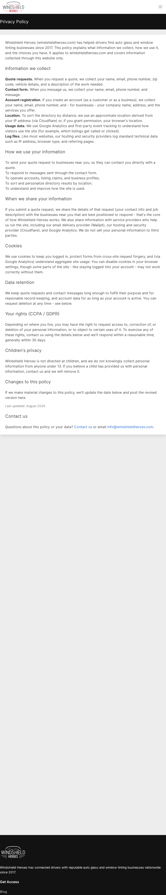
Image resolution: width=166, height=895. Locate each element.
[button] (160, 7)
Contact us (83, 427)
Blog (3, 892)
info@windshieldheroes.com (130, 427)
